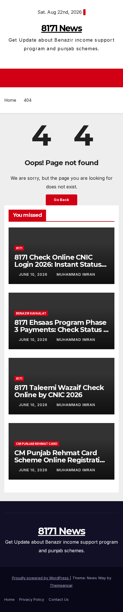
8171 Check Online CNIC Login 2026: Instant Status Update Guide (57, 264)
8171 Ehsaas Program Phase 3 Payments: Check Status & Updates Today (61, 329)
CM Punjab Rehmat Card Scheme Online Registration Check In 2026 (61, 460)
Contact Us (59, 599)
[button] (115, 78)
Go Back (61, 200)
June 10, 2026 (34, 274)
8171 (19, 248)
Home (10, 100)
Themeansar (61, 585)
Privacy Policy (31, 599)
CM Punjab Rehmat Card (36, 443)
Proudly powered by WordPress (41, 578)
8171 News (61, 28)
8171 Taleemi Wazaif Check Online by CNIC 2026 (59, 391)
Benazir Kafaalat (31, 313)
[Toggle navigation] (63, 78)
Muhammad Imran (76, 274)
